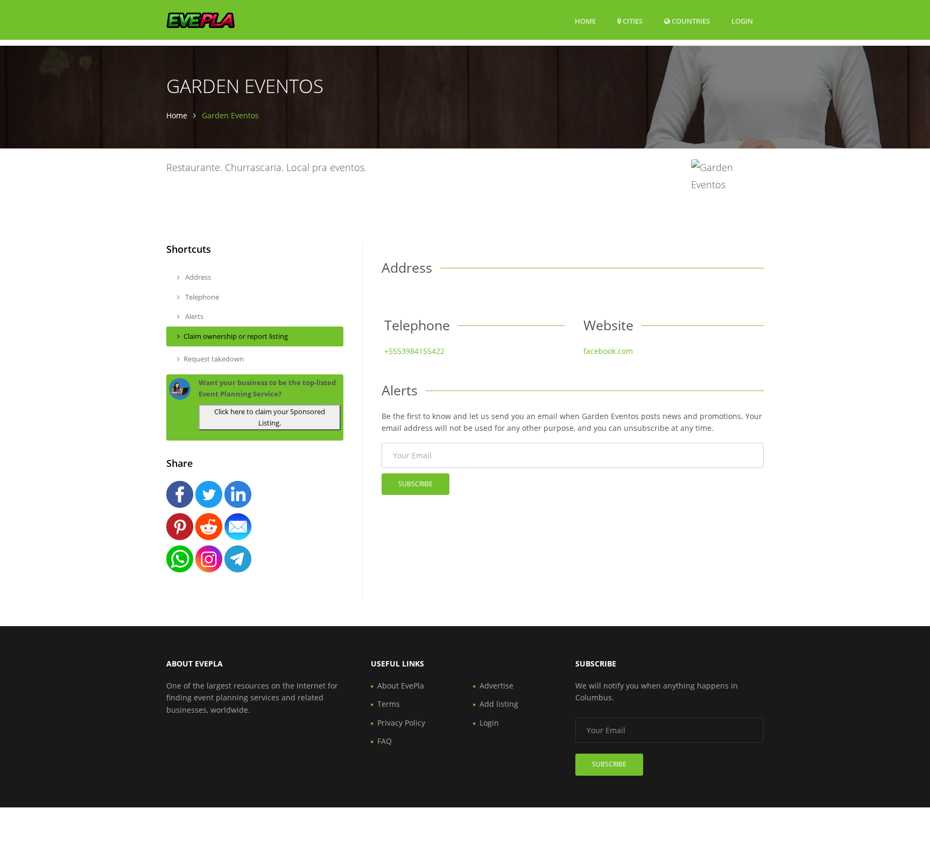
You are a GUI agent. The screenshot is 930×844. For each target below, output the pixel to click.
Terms (388, 704)
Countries (690, 21)
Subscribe (415, 483)
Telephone (201, 297)
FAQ (384, 741)
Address (197, 277)
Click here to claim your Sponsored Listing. (269, 417)
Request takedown (214, 359)
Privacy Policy (401, 723)
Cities (632, 21)
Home (585, 21)
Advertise (496, 685)
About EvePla (400, 685)
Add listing (499, 704)
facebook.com (608, 351)
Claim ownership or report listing (236, 336)
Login (742, 21)
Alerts (193, 316)
